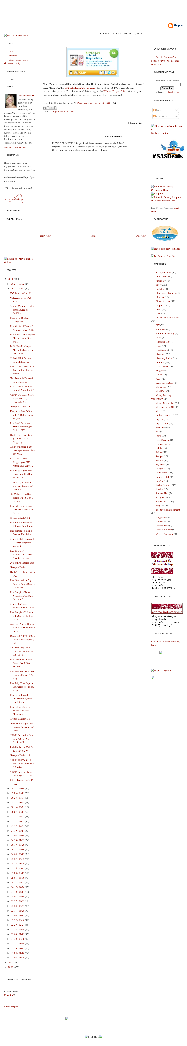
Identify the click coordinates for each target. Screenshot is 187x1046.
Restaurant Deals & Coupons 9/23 (19, 319)
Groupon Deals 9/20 (20, 718)
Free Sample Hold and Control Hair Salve (21, 532)
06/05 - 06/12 (17, 854)
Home (11, 51)
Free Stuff (9, 995)
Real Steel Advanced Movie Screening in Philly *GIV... (21, 426)
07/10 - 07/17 (17, 830)
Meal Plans (161, 391)
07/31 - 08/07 (17, 816)
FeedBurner (174, 92)
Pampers (160, 427)
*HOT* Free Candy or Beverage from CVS (21, 773)
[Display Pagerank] (161, 670)
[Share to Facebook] (55, 108)
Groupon (160, 362)
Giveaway (160, 354)
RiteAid (159, 480)
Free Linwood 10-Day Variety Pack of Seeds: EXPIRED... (22, 584)
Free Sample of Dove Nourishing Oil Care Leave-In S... (21, 595)
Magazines (161, 387)
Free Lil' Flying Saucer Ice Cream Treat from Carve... (21, 509)
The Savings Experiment (168, 509)
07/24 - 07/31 (17, 821)
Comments (161, 116)
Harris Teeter (162, 366)
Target (159, 505)
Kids (158, 378)
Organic (159, 419)
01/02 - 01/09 (17, 957)
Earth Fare (161, 329)
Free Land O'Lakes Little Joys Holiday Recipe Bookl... (22, 370)
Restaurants (161, 472)
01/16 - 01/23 (17, 948)
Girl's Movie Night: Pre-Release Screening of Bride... (22, 727)
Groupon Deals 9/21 (20, 567)
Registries (160, 464)
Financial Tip (162, 341)
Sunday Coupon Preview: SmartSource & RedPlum (22, 309)
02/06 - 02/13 (17, 934)
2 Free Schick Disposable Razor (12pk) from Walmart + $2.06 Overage (93, 39)
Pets (158, 431)
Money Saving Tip (165, 402)
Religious (160, 468)
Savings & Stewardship (49, 9)
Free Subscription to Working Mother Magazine (20, 710)
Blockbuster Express (166, 292)
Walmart (70, 112)
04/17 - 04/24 (17, 887)
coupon (55, 112)
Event (158, 337)
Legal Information (164, 382)
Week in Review (164, 529)
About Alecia (162, 276)
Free (62, 112)
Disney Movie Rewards (167, 317)
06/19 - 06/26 (17, 844)
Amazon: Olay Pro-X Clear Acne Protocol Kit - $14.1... (21, 651)
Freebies (13, 55)
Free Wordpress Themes (90, 1044)
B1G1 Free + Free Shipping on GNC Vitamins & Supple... (21, 462)
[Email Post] (114, 103)
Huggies (160, 370)
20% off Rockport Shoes (22, 562)
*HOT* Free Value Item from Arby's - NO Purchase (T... (21, 738)
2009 (10, 967)
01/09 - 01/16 (17, 953)
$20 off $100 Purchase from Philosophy (21, 359)
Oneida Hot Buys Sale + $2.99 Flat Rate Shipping (22, 438)
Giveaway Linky (164, 358)
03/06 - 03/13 (17, 915)
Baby (158, 284)
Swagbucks (161, 497)
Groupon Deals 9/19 (20, 755)
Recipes (159, 456)
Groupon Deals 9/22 (20, 517)
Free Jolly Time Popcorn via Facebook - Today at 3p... (22, 687)
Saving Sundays (163, 485)
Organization (162, 423)
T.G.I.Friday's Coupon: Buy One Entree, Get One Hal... (21, 486)
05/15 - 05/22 (17, 868)
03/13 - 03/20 (17, 910)
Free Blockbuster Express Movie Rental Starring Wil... (22, 338)
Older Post (141, 235)
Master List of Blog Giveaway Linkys (16, 61)
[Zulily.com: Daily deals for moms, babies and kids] (66, 1019)
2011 (10, 279)
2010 (10, 962)
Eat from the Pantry (165, 333)
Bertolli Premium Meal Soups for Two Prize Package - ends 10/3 (166, 61)
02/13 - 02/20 (17, 929)
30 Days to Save (163, 272)
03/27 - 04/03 (17, 901)
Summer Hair (162, 493)
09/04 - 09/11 (17, 793)
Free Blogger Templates (118, 1044)
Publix (159, 448)
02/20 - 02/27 (17, 924)
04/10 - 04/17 (17, 891)
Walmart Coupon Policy (115, 91)
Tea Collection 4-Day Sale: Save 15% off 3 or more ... (21, 497)
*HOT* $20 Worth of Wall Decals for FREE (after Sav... (22, 763)
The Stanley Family (26, 95)
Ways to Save (162, 525)
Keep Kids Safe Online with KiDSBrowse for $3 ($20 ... (21, 415)
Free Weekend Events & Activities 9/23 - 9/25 (22, 327)
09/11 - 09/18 (17, 788)
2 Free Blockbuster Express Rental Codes (22, 605)
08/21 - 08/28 (17, 802)
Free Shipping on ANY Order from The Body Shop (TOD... (22, 474)
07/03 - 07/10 (17, 835)
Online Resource (164, 415)
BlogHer (160, 297)
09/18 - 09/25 (17, 288)
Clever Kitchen (163, 301)
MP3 (158, 411)
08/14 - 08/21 (17, 807)
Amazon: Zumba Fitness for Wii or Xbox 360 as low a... (22, 627)
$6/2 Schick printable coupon (80, 87)
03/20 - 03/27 (17, 906)
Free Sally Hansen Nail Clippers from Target (21, 524)
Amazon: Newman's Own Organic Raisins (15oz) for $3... (22, 675)
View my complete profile (15, 147)
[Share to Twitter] (51, 108)
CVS (158, 313)
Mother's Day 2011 (165, 406)
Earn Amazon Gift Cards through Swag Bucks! (22, 388)
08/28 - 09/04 (17, 797)
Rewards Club (162, 476)
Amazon (160, 280)
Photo (158, 435)
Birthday (160, 288)
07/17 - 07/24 (17, 826)
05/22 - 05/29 (17, 863)
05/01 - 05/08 (17, 877)
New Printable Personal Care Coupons (21, 379)
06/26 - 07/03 (17, 840)
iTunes (159, 374)
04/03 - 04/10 (17, 896)
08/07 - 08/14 (17, 811)
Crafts (158, 309)
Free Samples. (11, 1006)
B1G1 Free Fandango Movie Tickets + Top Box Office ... (21, 350)
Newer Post (45, 235)
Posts (158, 110)
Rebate (159, 452)
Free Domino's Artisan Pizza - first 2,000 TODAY (21, 663)
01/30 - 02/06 (17, 938)
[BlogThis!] (48, 108)
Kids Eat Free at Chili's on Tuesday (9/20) (23, 748)
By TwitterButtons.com (162, 133)
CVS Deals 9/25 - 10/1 (21, 293)
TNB (136, 1044)
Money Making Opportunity (161, 396)
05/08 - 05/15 (17, 873)
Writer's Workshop (164, 533)
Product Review (163, 444)
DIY (158, 325)
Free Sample (162, 349)
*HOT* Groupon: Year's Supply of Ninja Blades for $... (22, 398)
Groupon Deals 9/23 (20, 406)
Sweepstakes (162, 501)
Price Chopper (163, 439)
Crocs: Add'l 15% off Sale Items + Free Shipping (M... (22, 639)
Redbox (159, 460)
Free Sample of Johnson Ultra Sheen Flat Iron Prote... (21, 616)
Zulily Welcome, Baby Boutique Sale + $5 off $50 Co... (22, 450)
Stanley (159, 489)
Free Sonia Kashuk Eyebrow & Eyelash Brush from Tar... (21, 698)
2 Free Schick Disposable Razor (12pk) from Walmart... (22, 542)
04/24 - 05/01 (17, 882)
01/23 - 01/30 (17, 943)
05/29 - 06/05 (17, 859)
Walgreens (161, 517)
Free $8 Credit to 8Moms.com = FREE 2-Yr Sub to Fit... (21, 554)
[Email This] (44, 108)
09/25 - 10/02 (17, 283)
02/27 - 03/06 (17, 920)
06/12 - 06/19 (17, 849)
